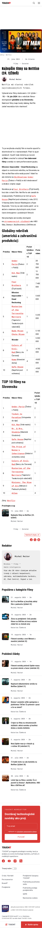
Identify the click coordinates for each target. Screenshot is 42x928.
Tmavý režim (7, 868)
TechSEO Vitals (27, 918)
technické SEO (7, 918)
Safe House (17, 367)
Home (14, 359)
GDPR (25, 894)
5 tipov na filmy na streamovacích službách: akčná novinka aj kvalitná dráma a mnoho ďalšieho (24, 725)
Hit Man (16, 273)
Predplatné (6, 887)
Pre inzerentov (7, 879)
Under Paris (18, 406)
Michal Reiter (15, 79)
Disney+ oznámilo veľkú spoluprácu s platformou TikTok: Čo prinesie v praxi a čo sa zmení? (25, 704)
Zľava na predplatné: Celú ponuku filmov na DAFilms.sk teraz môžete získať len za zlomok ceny (24, 621)
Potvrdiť (21, 837)
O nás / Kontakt (8, 876)
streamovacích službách (17, 221)
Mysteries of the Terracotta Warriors (21, 471)
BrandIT (5, 883)
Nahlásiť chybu (31, 535)
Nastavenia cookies (30, 898)
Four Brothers (21, 189)
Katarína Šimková (18, 627)
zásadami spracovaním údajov (27, 831)
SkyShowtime (20, 177)
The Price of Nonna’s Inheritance (19, 450)
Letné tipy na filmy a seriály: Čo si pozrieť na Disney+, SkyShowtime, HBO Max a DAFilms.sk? (25, 782)
